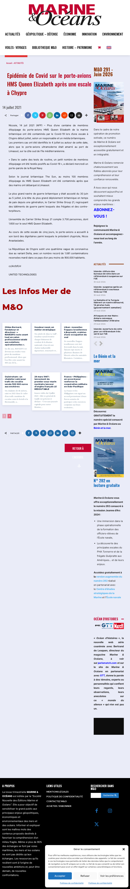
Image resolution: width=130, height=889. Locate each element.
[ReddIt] (64, 115)
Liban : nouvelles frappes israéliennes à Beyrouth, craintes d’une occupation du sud (75, 332)
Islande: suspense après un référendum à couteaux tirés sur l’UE (108, 289)
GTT (102, 675)
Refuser (85, 875)
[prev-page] (4, 416)
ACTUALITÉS (19, 63)
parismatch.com (107, 662)
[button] (123, 849)
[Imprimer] (79, 115)
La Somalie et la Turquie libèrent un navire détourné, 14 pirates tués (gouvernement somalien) (109, 304)
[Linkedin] (57, 115)
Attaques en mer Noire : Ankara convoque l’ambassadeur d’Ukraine (106, 318)
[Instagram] (110, 811)
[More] (86, 115)
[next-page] (9, 416)
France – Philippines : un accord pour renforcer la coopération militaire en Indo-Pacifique (75, 381)
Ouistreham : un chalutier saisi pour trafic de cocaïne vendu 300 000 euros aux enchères (16, 381)
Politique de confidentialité (72, 883)
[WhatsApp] (50, 115)
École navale (113, 597)
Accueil (9, 63)
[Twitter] (35, 115)
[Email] (71, 115)
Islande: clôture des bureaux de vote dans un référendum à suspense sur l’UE (108, 275)
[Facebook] (28, 115)
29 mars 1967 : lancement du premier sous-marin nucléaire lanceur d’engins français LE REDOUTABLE (45, 382)
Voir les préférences (112, 875)
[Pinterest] (42, 115)
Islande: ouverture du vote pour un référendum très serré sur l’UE (108, 331)
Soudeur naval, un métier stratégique (44, 328)
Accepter (60, 875)
